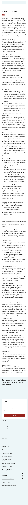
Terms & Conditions (8, 479)
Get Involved (6, 429)
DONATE (4, 438)
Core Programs (6, 426)
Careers (4, 441)
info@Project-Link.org (8, 463)
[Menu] (24, 2)
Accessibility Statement (9, 486)
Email (5, 401)
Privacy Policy (6, 482)
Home (4, 423)
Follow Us (5, 432)
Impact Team (6, 435)
